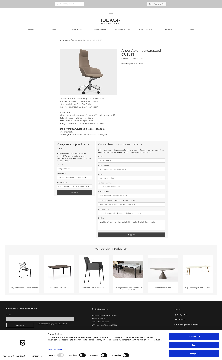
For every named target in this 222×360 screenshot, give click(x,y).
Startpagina (65, 40)
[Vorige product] (6, 274)
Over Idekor (179, 319)
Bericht (101, 218)
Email (9, 315)
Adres (100, 174)
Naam (60, 165)
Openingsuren (180, 314)
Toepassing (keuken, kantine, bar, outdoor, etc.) (117, 201)
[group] (111, 274)
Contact (177, 309)
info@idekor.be (103, 322)
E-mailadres (62, 174)
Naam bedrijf (103, 165)
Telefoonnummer (105, 183)
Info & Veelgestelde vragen (186, 325)
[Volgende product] (216, 274)
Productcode (63, 182)
